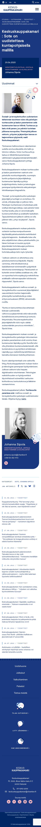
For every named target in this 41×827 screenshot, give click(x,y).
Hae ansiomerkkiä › (20, 748)
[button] (35, 2)
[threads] (34, 486)
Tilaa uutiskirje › (20, 713)
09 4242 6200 (22, 788)
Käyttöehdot (24, 815)
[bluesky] (30, 486)
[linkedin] (26, 486)
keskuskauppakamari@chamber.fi (22, 791)
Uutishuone (16, 19)
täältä (23, 399)
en (10, 2)
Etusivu (5, 19)
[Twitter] (6, 463)
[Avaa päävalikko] (37, 8)
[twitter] (22, 486)
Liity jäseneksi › (20, 731)
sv (15, 2)
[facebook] (18, 486)
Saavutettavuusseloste (12, 812)
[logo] (13, 8)
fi (6, 2)
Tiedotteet (28, 19)
